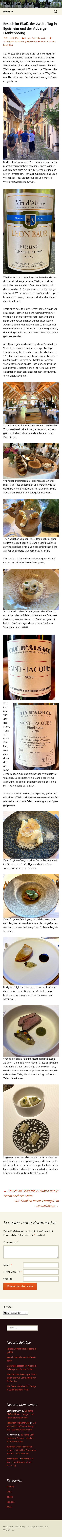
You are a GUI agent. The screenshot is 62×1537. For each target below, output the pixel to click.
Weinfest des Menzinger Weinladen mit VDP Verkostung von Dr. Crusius (22, 1378)
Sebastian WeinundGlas (18, 1423)
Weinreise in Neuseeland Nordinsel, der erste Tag (20, 1462)
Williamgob (12, 1459)
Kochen (10, 1487)
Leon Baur (8, 45)
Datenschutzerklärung (14, 1527)
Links (9, 1492)
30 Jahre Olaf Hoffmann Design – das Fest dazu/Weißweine (20, 1414)
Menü (6, 11)
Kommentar (10, 1242)
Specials (36, 38)
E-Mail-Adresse (12, 1272)
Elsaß (40, 42)
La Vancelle (49, 42)
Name (7, 1265)
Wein (43, 38)
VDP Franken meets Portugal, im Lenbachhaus (36, 1204)
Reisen (27, 38)
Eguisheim (32, 42)
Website (7, 1279)
